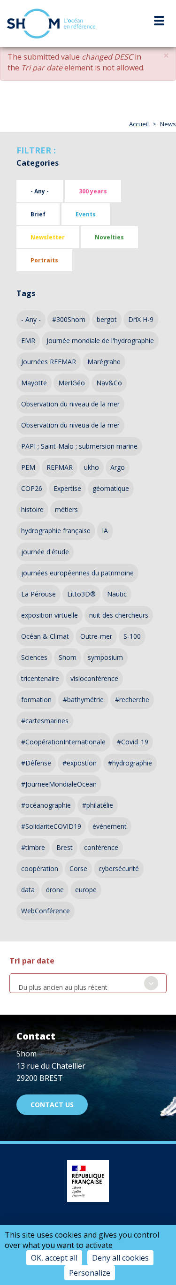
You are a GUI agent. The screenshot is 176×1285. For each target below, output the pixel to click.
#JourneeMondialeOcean (59, 784)
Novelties (109, 237)
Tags (25, 293)
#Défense (36, 762)
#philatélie (97, 805)
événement (109, 826)
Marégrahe (104, 361)
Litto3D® (81, 593)
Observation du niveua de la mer (70, 425)
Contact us (52, 1104)
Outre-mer (96, 636)
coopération (39, 868)
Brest (64, 847)
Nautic (117, 593)
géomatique (110, 488)
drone (55, 889)
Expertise (67, 488)
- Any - (40, 191)
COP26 (31, 488)
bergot (107, 319)
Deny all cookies (120, 1258)
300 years (93, 191)
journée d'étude (45, 551)
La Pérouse (38, 593)
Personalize (89, 1273)
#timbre (33, 847)
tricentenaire (40, 678)
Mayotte (34, 382)
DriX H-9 (140, 319)
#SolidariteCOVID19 (51, 826)
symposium (105, 657)
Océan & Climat (45, 636)
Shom (68, 657)
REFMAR (59, 467)
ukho (91, 467)
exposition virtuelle (49, 615)
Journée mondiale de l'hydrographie (100, 340)
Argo (117, 467)
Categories (37, 163)
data (28, 889)
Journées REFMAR (48, 361)
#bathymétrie (83, 699)
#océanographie (46, 805)
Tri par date (31, 961)
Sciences (34, 657)
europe (86, 889)
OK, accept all (54, 1258)
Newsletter (48, 237)
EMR (28, 340)
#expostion (79, 762)
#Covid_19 (132, 741)
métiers (66, 509)
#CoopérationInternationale (63, 741)
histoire (32, 509)
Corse (78, 868)
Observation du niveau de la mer (70, 403)
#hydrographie (130, 762)
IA (105, 530)
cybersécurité (119, 868)
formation (36, 699)
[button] (166, 56)
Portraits (44, 260)
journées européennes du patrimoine (77, 572)
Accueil (139, 124)
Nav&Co (109, 382)
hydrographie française (56, 530)
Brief (38, 214)
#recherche (132, 699)
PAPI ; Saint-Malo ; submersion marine (79, 446)
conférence (101, 847)
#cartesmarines (45, 720)
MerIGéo (71, 382)
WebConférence (45, 910)
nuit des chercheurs (118, 615)
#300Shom (68, 319)
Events (86, 214)
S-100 (132, 636)
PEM (28, 467)
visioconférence (94, 678)
